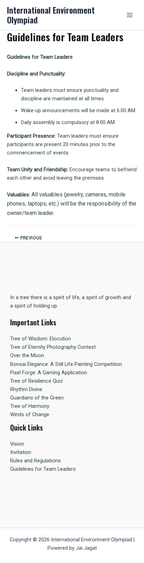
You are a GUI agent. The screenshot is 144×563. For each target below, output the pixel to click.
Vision (17, 444)
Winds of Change (29, 414)
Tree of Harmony (29, 406)
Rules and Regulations (35, 460)
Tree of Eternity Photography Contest (53, 347)
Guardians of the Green (37, 398)
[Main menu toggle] (129, 15)
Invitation (20, 452)
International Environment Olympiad (51, 15)
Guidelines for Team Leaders (43, 469)
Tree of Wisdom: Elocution (40, 338)
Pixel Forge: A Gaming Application (48, 372)
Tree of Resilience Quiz (36, 381)
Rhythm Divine (26, 389)
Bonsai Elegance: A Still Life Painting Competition (66, 364)
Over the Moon (27, 355)
